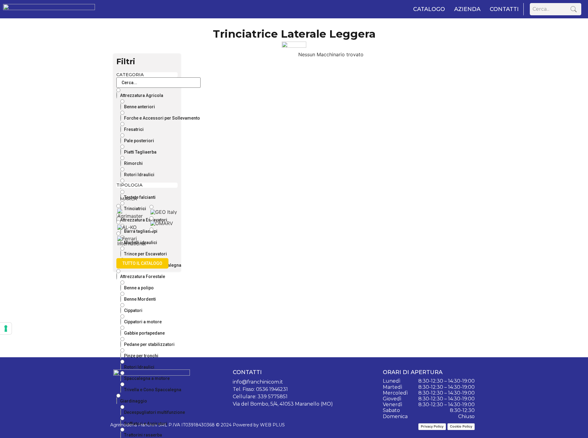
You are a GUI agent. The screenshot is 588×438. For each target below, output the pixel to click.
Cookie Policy (461, 426)
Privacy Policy (432, 426)
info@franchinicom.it (258, 382)
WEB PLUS (272, 425)
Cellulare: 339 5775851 (260, 396)
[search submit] (573, 9)
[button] (142, 263)
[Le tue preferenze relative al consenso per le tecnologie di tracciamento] (6, 328)
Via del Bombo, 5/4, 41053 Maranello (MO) (283, 404)
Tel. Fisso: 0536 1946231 (260, 389)
